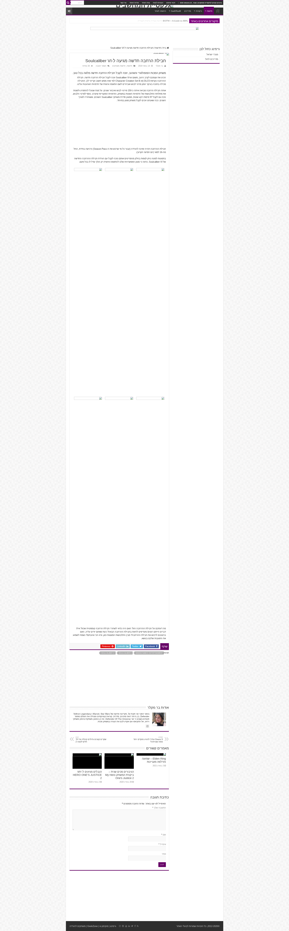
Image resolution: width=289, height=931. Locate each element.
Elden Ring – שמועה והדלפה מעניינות (154, 760)
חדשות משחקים (119, 66)
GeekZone (92, 926)
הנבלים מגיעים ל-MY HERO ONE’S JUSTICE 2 (87, 775)
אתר (164, 854)
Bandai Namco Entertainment (149, 653)
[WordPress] (123, 926)
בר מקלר (159, 66)
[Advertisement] (119, 126)
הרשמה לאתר (160, 11)
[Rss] (138, 926)
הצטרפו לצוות (158, 3)
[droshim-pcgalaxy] (144, 35)
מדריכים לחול (211, 59)
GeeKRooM (176, 11)
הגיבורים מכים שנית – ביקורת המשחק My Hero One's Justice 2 (119, 775)
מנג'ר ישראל (212, 54)
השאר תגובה (101, 66)
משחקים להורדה (77, 926)
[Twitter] (132, 926)
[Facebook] (135, 926)
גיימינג (113, 926)
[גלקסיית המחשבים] (144, 6)
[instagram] (120, 926)
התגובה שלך (159, 807)
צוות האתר (146, 3)
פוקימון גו (103, 926)
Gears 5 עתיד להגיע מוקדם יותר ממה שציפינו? (148, 739)
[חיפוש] (68, 2)
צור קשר (123, 3)
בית (165, 48)
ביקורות (199, 11)
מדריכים (187, 11)
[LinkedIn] (129, 926)
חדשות (209, 11)
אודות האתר (134, 3)
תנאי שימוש (170, 3)
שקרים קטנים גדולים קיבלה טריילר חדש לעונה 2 (91, 739)
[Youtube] (126, 926)
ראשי (218, 11)
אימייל (162, 844)
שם (163, 834)
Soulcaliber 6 (125, 653)
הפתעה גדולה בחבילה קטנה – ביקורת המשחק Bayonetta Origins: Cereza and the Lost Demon (145, 21)
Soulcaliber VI (108, 653)
